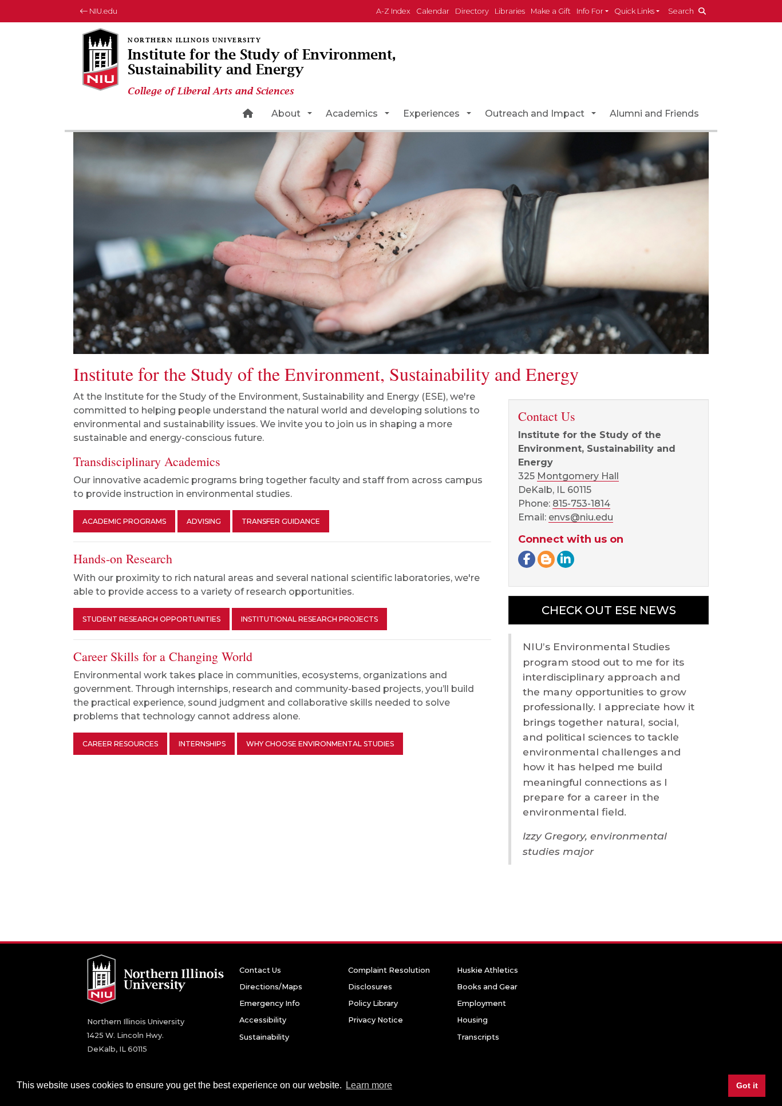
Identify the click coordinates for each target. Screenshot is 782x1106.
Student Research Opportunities (151, 619)
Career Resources (120, 743)
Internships (202, 743)
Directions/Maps (270, 986)
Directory (472, 11)
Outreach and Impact (534, 113)
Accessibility (262, 1020)
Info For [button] (589, 11)
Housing (472, 1020)
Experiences (431, 113)
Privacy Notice (375, 1020)
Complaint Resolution (389, 970)
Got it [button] (747, 1085)
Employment (481, 1003)
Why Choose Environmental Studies (320, 743)
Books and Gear (487, 986)
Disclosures (370, 986)
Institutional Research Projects (309, 619)
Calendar (432, 11)
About (286, 113)
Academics (352, 113)
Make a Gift (551, 11)
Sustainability (264, 1037)
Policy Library (373, 1003)
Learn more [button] (369, 1085)
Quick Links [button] (634, 11)
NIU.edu (102, 11)
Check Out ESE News (609, 610)
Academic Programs (124, 521)
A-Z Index (393, 11)
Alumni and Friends (654, 113)
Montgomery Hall (578, 476)
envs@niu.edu (580, 517)
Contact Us (260, 970)
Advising (204, 521)
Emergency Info (269, 1003)
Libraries (510, 11)
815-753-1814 (581, 503)
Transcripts (478, 1037)
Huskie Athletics (487, 970)
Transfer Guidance (281, 521)
